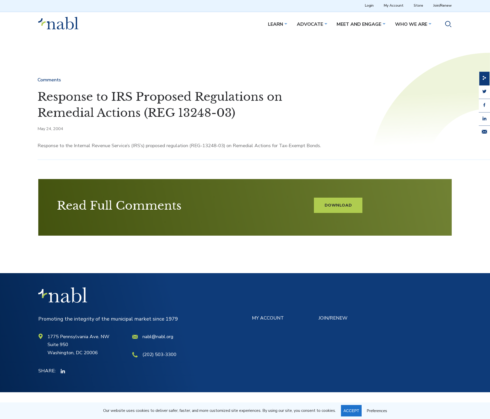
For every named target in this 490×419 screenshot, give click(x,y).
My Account (393, 5)
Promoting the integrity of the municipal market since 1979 (108, 318)
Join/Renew (442, 5)
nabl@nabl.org (157, 336)
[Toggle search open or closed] (446, 25)
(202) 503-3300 (159, 354)
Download (338, 205)
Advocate (310, 24)
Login (369, 5)
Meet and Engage (359, 24)
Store (418, 5)
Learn (275, 24)
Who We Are (411, 24)
